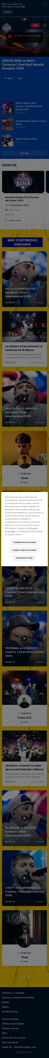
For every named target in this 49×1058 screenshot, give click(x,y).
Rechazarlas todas (24, 558)
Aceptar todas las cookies (24, 550)
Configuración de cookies (24, 542)
